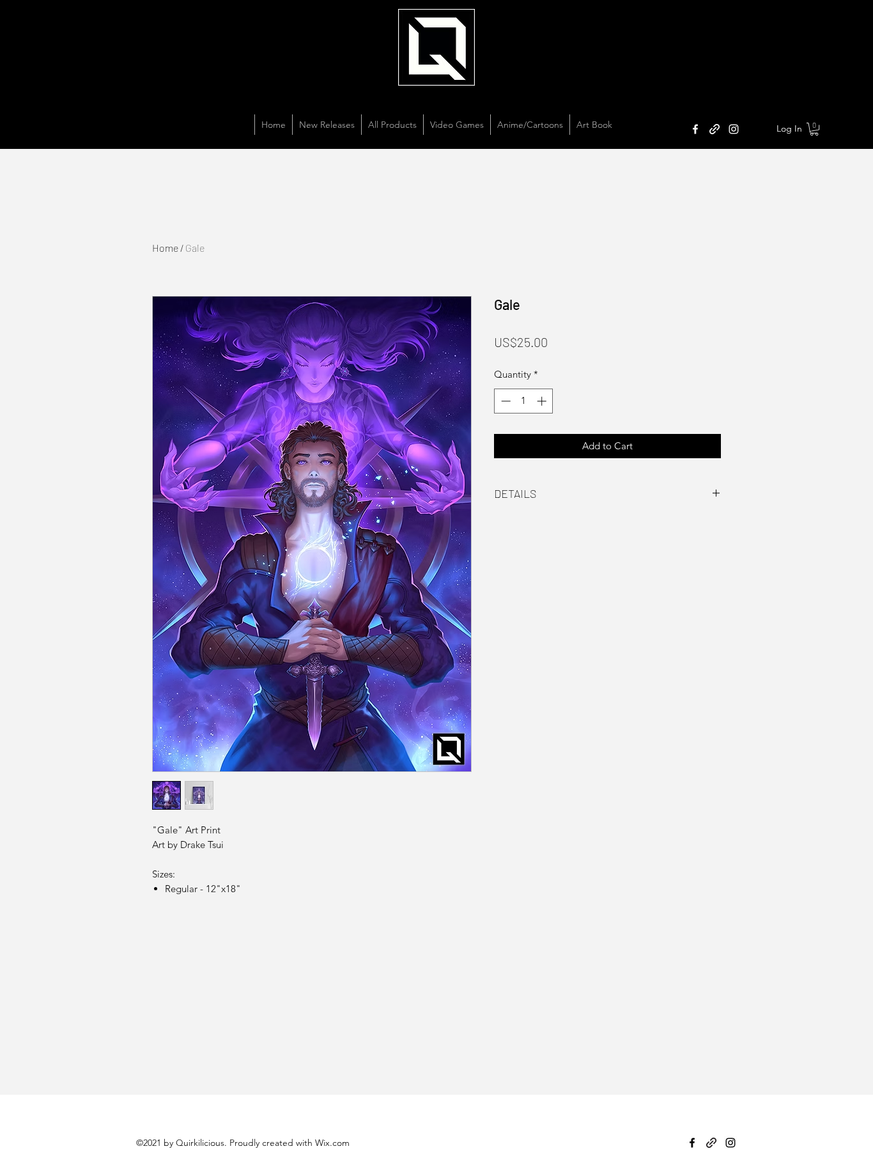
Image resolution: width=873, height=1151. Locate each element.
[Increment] (543, 401)
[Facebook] (695, 129)
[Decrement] (504, 401)
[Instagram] (733, 129)
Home (165, 248)
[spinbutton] (523, 401)
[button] (814, 129)
